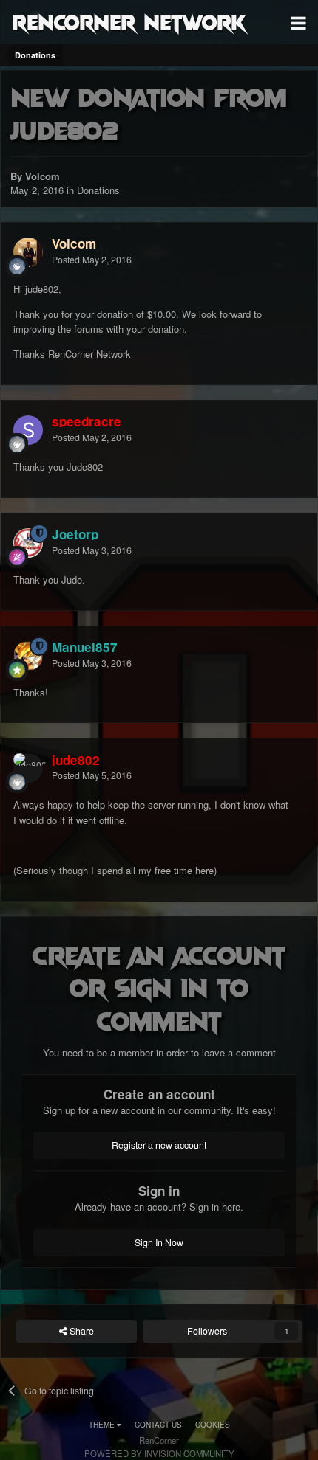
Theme (103, 1424)
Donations (98, 190)
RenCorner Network (129, 21)
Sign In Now (159, 1242)
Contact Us (158, 1424)
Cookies (212, 1424)
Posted (92, 259)
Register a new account (159, 1145)
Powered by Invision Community (159, 1453)
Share (80, 1331)
